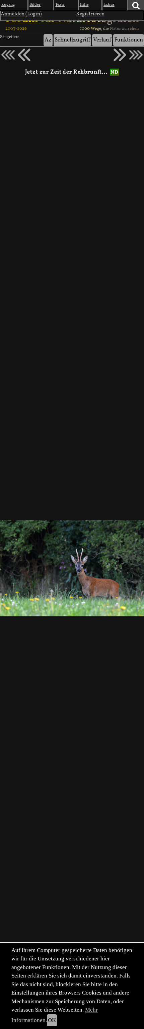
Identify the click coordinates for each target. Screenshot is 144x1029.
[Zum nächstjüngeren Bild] (8, 55)
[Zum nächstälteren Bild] (136, 55)
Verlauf (102, 40)
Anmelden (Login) (21, 14)
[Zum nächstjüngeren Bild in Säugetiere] (24, 55)
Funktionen (128, 40)
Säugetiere (9, 37)
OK (52, 1020)
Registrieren (90, 14)
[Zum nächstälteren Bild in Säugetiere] (120, 55)
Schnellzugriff (72, 40)
